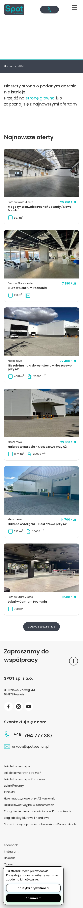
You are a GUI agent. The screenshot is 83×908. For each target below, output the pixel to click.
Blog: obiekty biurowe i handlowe (26, 818)
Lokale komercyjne (17, 766)
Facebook (11, 845)
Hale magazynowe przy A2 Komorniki (29, 798)
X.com (8, 864)
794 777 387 (33, 735)
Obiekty (9, 792)
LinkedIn (9, 858)
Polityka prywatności (33, 888)
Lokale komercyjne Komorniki (24, 779)
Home (8, 66)
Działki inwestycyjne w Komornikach (29, 805)
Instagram (11, 852)
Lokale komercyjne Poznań (22, 773)
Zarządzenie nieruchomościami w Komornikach (37, 811)
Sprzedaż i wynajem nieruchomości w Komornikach (40, 824)
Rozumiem (33, 898)
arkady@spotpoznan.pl (30, 746)
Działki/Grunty (14, 786)
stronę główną (40, 98)
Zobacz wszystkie (41, 627)
